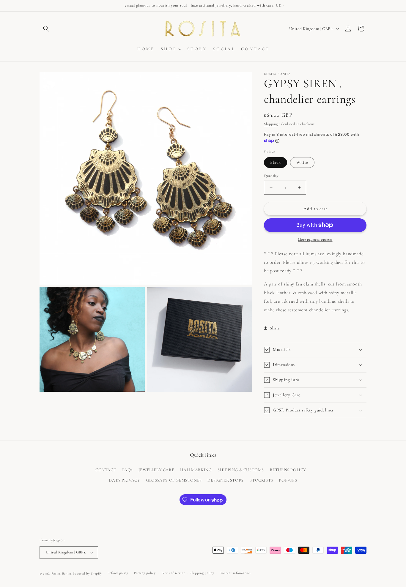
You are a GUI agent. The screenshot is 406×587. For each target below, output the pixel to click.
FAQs (127, 469)
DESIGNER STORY (225, 480)
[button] (46, 28)
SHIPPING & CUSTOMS (241, 469)
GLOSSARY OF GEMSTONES (174, 480)
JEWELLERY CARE (156, 469)
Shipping (271, 124)
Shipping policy (202, 573)
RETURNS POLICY (288, 469)
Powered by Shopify (87, 573)
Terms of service (173, 573)
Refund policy (118, 573)
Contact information (235, 573)
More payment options (315, 239)
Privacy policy (145, 573)
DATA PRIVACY (124, 480)
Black (275, 162)
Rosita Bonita (61, 573)
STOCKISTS (261, 480)
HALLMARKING (196, 469)
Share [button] (275, 328)
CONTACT (105, 469)
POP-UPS (288, 480)
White (302, 162)
